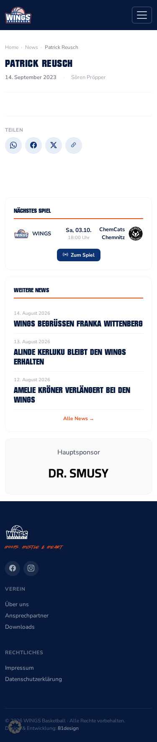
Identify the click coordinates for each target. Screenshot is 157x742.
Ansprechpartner (27, 616)
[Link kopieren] (73, 145)
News (31, 47)
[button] (15, 727)
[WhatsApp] (13, 145)
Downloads (20, 627)
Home (11, 47)
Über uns (17, 604)
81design (68, 728)
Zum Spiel (82, 255)
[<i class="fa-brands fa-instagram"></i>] (31, 568)
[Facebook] (33, 145)
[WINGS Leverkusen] (18, 15)
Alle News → (78, 418)
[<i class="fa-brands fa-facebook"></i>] (12, 568)
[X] (53, 145)
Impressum (19, 668)
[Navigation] (142, 15)
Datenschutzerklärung (33, 679)
